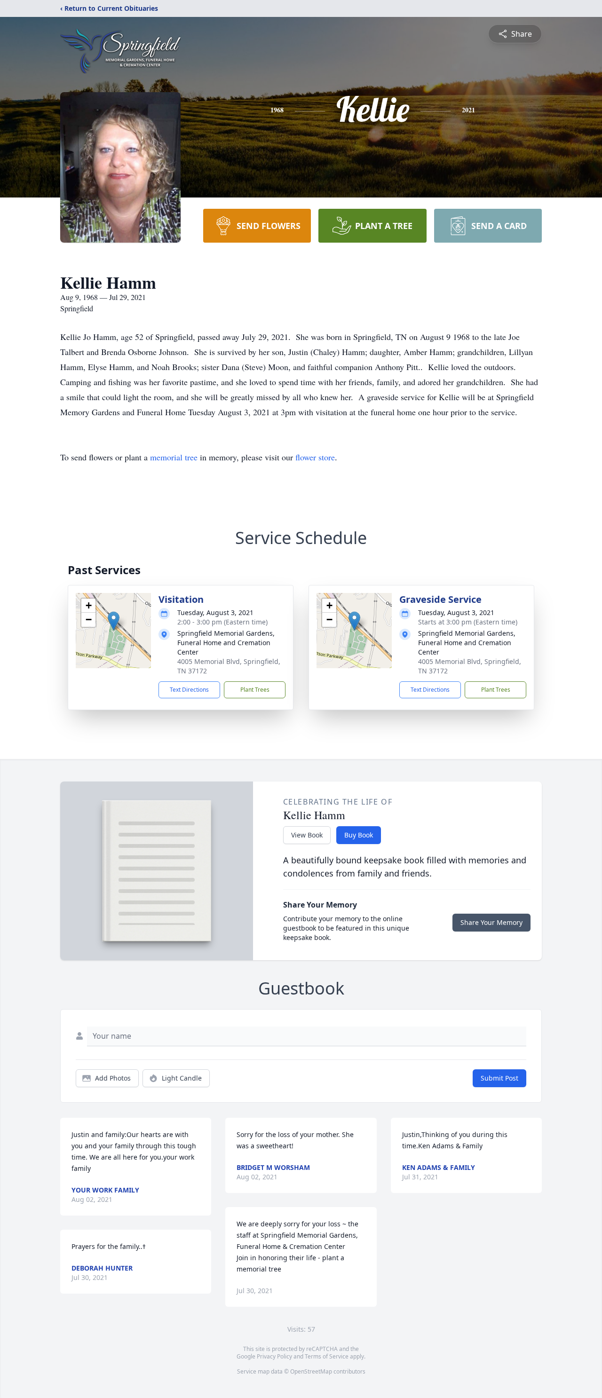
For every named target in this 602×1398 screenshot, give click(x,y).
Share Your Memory (491, 922)
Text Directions (189, 690)
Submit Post (499, 1078)
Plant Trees (254, 690)
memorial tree (174, 457)
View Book (307, 834)
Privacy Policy (274, 1356)
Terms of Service (327, 1356)
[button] (113, 621)
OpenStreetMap (311, 1371)
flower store (315, 457)
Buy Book (358, 834)
